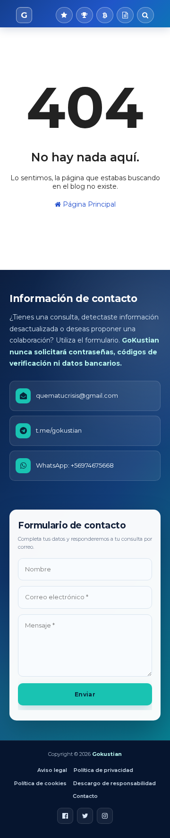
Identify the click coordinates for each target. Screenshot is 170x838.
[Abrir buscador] (145, 15)
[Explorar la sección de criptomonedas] (104, 15)
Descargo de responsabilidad (114, 783)
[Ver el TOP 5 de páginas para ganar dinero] (84, 15)
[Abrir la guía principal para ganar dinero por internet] (64, 15)
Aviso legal (52, 770)
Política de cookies (40, 783)
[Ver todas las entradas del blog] (125, 15)
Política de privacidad (103, 770)
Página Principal (88, 204)
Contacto (85, 796)
